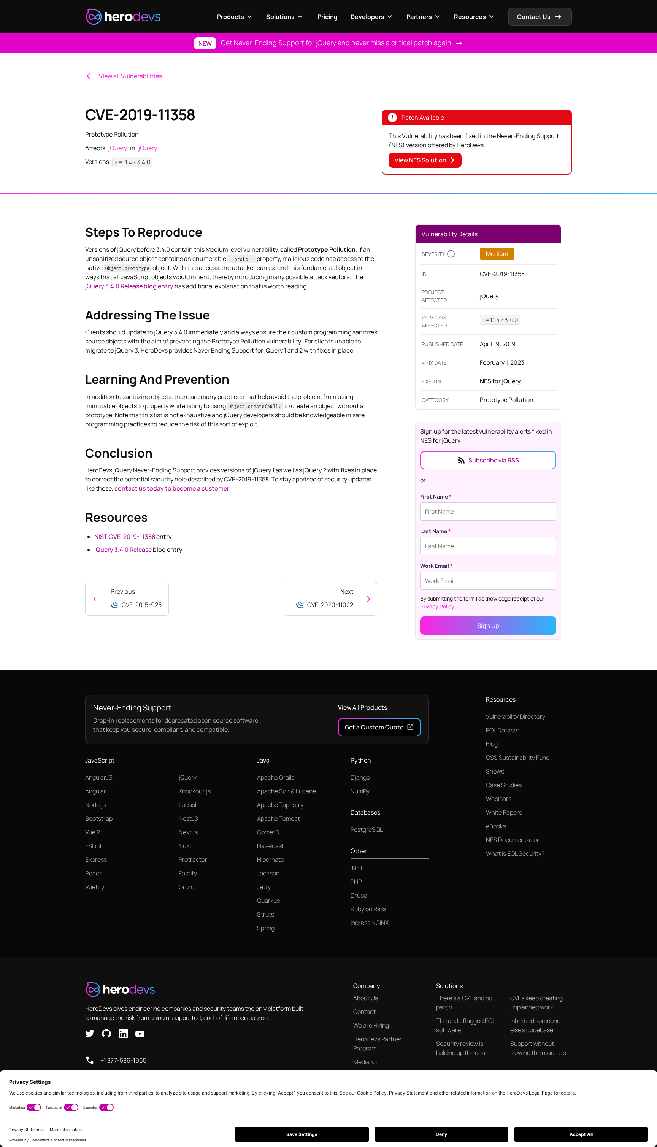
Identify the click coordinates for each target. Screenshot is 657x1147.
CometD (268, 832)
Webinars (498, 798)
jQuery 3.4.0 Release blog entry (129, 286)
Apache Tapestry (280, 805)
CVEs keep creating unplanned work (536, 1002)
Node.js (95, 805)
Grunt (186, 887)
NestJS (188, 818)
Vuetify (94, 887)
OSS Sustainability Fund (517, 757)
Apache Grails (275, 777)
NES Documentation (513, 840)
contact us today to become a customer (171, 488)
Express (96, 859)
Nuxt (185, 846)
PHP (356, 881)
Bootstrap (99, 818)
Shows (495, 771)
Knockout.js (195, 791)
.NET (357, 868)
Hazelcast (270, 846)
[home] (123, 17)
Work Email (436, 565)
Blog (492, 744)
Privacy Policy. (437, 606)
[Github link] (106, 1032)
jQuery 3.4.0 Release (123, 549)
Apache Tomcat (278, 818)
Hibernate (270, 859)
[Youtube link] (139, 1032)
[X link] (89, 1032)
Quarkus (268, 900)
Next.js (188, 832)
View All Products (362, 707)
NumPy (360, 791)
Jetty (264, 887)
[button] (235, 16)
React (93, 873)
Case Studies (504, 785)
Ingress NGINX (370, 922)
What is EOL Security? (515, 853)
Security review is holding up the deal (461, 1048)
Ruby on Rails (368, 909)
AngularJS (99, 777)
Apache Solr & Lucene (286, 791)
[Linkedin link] (123, 1032)
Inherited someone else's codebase (535, 1025)
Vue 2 (92, 832)
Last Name (435, 531)
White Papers (504, 812)
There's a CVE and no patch (464, 1002)
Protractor (193, 859)
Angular (95, 791)
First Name (436, 496)
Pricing (327, 17)
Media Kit (365, 1062)
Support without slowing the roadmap (538, 1048)
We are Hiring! (372, 1025)
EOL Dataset (502, 730)
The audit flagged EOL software (465, 1025)
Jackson (268, 873)
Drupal (359, 895)
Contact (364, 1011)
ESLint (93, 846)
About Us (365, 998)
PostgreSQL (367, 829)
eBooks (496, 826)
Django (360, 777)
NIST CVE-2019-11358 (124, 536)
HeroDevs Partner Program (377, 1043)
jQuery (188, 777)
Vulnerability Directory (515, 716)
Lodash (188, 805)
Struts (265, 914)
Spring (266, 928)
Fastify (188, 873)
